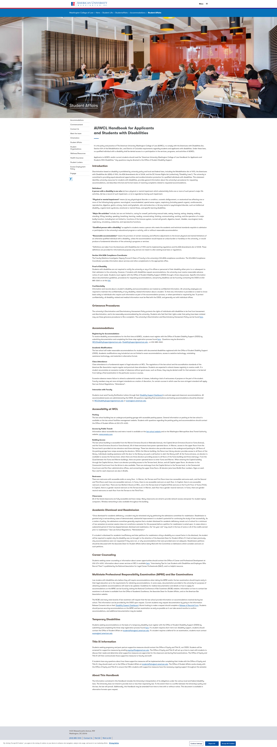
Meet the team (75, 134)
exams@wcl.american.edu (136, 401)
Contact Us (74, 129)
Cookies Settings (196, 743)
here (201, 317)
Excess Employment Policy (77, 168)
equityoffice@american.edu (138, 650)
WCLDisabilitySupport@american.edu (106, 342)
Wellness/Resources (77, 153)
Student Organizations (75, 148)
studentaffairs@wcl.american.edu (136, 631)
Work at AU (107, 738)
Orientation (74, 138)
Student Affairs (76, 142)
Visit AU (97, 738)
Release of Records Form (189, 605)
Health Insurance (76, 158)
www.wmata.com (105, 434)
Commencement (76, 125)
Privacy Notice (114, 743)
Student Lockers (76, 162)
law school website (153, 432)
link (109, 281)
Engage (73, 173)
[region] (138, 743)
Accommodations (77, 120)
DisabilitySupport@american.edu (135, 342)
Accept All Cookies (228, 743)
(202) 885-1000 (75, 738)
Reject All (212, 743)
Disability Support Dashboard (151, 395)
